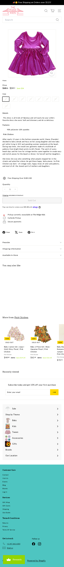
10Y (7, 106)
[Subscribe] (54, 392)
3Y (15, 99)
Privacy (5, 526)
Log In (5, 492)
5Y (32, 99)
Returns (5, 523)
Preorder (6, 242)
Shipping (5, 195)
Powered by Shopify (36, 560)
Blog (4, 485)
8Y (56, 99)
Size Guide (6, 512)
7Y (48, 99)
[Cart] (52, 10)
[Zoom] (51, 73)
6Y (40, 99)
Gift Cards (6, 506)
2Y (7, 99)
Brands (5, 488)
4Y (23, 99)
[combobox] (32, 20)
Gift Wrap (6, 502)
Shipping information (12, 249)
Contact (6, 475)
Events (5, 482)
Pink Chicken (21, 317)
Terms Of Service (9, 530)
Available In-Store (10, 255)
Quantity (6, 184)
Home (5, 80)
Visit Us (5, 478)
